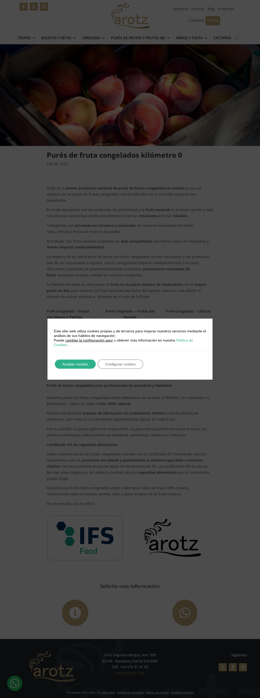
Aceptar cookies (75, 364)
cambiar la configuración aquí (89, 340)
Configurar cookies (120, 364)
